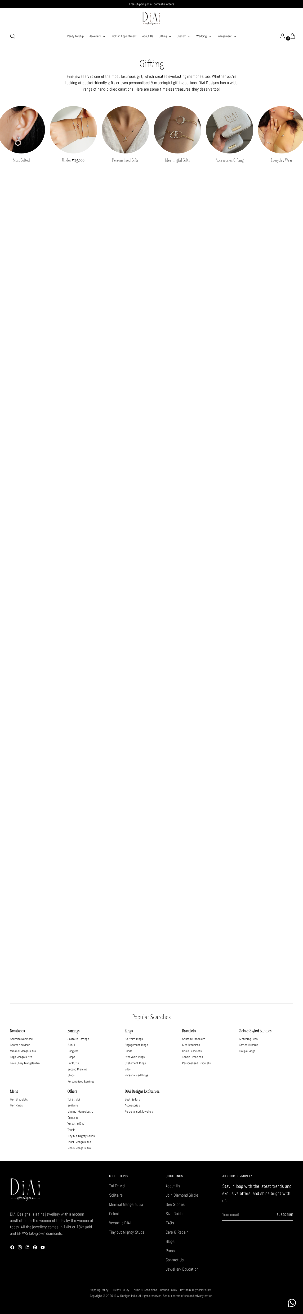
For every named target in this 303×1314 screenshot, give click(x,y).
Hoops (71, 1057)
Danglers (72, 1051)
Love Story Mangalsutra (25, 1063)
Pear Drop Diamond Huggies (43, 756)
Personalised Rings (136, 1075)
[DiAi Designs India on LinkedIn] (28, 1248)
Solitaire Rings (134, 1039)
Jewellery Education (182, 1269)
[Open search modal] (12, 36)
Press (170, 1250)
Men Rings (16, 1105)
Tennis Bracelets (192, 1057)
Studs (71, 1075)
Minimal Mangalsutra (23, 1051)
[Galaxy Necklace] (115, 323)
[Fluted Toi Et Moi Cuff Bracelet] (43, 814)
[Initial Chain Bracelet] (43, 422)
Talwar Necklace (260, 664)
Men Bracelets (19, 1099)
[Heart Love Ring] (115, 716)
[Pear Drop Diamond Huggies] (43, 716)
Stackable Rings (135, 1057)
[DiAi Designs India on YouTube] (43, 1248)
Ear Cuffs (73, 1063)
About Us (173, 1186)
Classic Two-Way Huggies (187, 566)
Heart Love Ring (115, 756)
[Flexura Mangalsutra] (260, 225)
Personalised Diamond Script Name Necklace (187, 945)
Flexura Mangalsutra (259, 265)
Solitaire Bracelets (193, 1039)
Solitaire (72, 1105)
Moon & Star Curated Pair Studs (187, 363)
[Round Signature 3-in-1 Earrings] (43, 905)
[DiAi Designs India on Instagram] (20, 1248)
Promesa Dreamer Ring (259, 854)
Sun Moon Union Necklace (115, 566)
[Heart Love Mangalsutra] (260, 323)
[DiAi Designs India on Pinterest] (35, 1248)
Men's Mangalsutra (79, 1148)
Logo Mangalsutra (21, 1057)
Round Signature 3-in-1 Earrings (43, 945)
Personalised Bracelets (196, 1063)
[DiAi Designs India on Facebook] (13, 1248)
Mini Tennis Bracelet (187, 265)
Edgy (128, 1069)
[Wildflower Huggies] (188, 814)
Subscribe (285, 1214)
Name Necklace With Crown (43, 664)
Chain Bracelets (192, 1051)
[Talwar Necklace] (260, 624)
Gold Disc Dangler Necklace (187, 756)
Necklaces (17, 1031)
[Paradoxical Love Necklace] (43, 323)
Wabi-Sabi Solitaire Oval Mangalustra (115, 854)
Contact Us (175, 1260)
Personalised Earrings (80, 1081)
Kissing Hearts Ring (115, 945)
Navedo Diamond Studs (259, 566)
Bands (128, 1051)
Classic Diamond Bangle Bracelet (259, 756)
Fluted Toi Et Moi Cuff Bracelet (43, 854)
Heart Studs (43, 566)
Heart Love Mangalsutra (260, 363)
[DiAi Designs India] (151, 18)
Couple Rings (247, 1051)
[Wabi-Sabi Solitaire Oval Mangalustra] (115, 814)
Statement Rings (135, 1063)
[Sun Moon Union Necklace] (115, 526)
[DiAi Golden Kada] (115, 225)
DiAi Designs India (125, 1296)
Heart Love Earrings (260, 945)
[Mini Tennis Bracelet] (188, 225)
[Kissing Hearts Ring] (115, 905)
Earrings (73, 1031)
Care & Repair (177, 1232)
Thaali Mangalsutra (79, 1142)
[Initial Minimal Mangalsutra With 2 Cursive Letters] (260, 422)
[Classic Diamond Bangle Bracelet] (260, 716)
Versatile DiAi (76, 1123)
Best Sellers (132, 1099)
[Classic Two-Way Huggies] (188, 526)
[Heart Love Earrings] (260, 905)
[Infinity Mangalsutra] (115, 624)
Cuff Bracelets (191, 1045)
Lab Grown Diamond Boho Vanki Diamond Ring (187, 462)
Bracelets (189, 1031)
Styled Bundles (248, 1045)
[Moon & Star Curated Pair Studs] (188, 323)
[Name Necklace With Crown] (43, 624)
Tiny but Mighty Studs (81, 1136)
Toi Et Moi (73, 1099)
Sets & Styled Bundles (255, 1031)
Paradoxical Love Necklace (43, 363)
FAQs (170, 1223)
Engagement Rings (136, 1045)
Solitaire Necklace (21, 1039)
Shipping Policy (99, 1290)
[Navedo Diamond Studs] (260, 526)
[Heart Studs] (43, 526)
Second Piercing (77, 1069)
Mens (14, 1092)
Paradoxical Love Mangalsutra (43, 265)
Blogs (170, 1241)
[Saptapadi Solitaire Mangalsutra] (188, 624)
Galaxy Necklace (115, 363)
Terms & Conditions (144, 1290)
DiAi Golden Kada (115, 265)
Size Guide (174, 1213)
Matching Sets (248, 1039)
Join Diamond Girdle (182, 1195)
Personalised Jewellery (139, 1111)
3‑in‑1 (71, 1045)
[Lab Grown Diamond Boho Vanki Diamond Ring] (188, 422)
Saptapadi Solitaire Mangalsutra (187, 664)
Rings (129, 1031)
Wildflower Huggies (187, 854)
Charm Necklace (20, 1045)
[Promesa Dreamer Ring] (260, 814)
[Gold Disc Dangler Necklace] (188, 716)
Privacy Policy (120, 1290)
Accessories (132, 1105)
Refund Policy (168, 1290)
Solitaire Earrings (78, 1039)
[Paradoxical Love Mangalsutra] (43, 225)
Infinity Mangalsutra (115, 664)
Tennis (71, 1130)
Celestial (73, 1117)
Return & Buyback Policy (195, 1290)
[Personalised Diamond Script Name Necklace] (188, 905)
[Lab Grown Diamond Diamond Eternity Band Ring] (115, 422)
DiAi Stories (175, 1204)
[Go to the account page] (280, 36)
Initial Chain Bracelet (43, 462)
